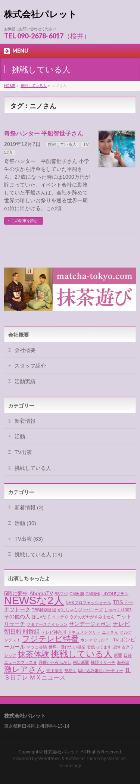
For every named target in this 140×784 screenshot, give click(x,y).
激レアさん (24, 669)
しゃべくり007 (117, 609)
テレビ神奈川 (53, 632)
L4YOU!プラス (115, 593)
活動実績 (25, 381)
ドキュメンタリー (84, 632)
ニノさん (110, 632)
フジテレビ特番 (50, 638)
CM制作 (92, 593)
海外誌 (123, 662)
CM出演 (76, 593)
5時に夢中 (16, 593)
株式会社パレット (40, 14)
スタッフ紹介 (30, 366)
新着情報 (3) (29, 507)
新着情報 (25, 421)
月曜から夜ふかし (54, 662)
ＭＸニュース (47, 677)
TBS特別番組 (44, 609)
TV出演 (23, 452)
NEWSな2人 (34, 600)
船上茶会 (54, 670)
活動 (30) (25, 523)
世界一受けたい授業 (67, 647)
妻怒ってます (99, 647)
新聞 (118, 655)
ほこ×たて (41, 617)
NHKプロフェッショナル (88, 602)
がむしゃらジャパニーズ (80, 609)
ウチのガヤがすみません (92, 617)
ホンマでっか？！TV (99, 640)
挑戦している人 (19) (38, 554)
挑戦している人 (62, 144)
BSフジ (61, 593)
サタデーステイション (47, 624)
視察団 (70, 670)
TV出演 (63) (29, 539)
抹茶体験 (33, 654)
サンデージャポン (90, 624)
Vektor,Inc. (117, 758)
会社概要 (25, 350)
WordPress (49, 758)
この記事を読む (25, 221)
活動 (20, 437)
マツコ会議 (37, 647)
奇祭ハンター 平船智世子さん (43, 133)
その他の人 (17, 616)
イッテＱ (60, 617)
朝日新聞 (81, 662)
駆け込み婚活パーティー (100, 670)
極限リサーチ (103, 662)
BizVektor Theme (83, 758)
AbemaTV (41, 593)
